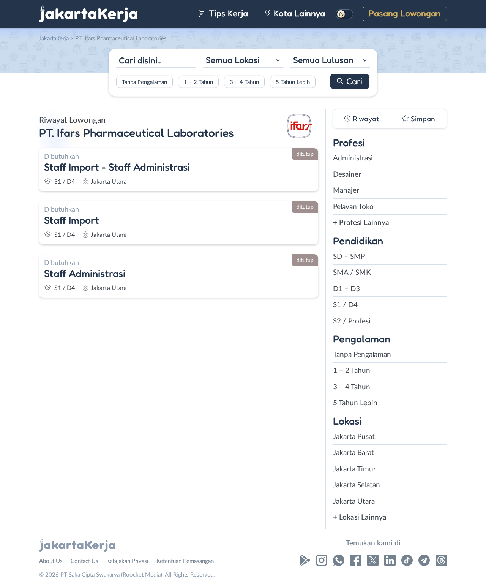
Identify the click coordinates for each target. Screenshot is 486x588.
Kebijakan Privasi (127, 561)
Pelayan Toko (353, 207)
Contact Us (84, 561)
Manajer (346, 190)
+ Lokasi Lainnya (360, 517)
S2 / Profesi (352, 321)
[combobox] (242, 61)
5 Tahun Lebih (293, 82)
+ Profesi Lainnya (361, 223)
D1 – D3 (346, 289)
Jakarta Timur (354, 469)
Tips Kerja (227, 13)
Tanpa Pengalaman (144, 82)
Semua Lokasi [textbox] (232, 60)
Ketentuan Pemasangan (185, 561)
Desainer (347, 174)
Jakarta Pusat (354, 437)
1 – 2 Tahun (198, 82)
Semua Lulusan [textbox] (323, 60)
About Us (51, 561)
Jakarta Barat (353, 452)
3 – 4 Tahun (244, 82)
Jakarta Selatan (356, 485)
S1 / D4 (345, 305)
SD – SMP (349, 256)
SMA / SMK (352, 272)
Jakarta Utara (354, 501)
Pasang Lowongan (405, 13)
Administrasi (353, 158)
